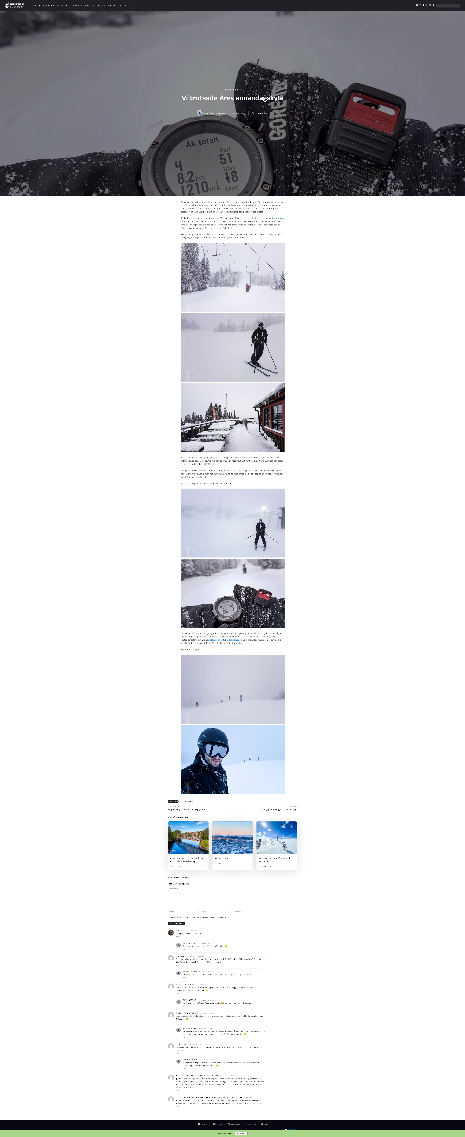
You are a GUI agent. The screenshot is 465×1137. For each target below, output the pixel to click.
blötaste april (216, 640)
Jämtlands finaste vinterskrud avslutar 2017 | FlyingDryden (209, 1097)
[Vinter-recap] (232, 837)
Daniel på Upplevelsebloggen (215, 113)
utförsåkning (189, 801)
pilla (179, 931)
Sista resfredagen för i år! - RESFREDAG (197, 1076)
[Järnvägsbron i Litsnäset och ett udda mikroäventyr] (188, 837)
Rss (266, 1124)
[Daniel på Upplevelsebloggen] (200, 113)
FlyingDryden (190, 943)
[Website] (430, 5)
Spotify (220, 1124)
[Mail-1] (433, 5)
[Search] (457, 5)
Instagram (235, 1124)
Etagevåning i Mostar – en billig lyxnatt (187, 809)
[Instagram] (420, 5)
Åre (181, 801)
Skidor (238, 90)
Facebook (252, 1124)
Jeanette (181, 1044)
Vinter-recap (222, 857)
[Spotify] (423, 5)
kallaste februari (234, 640)
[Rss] (262, 1124)
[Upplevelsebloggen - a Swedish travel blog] (14, 5)
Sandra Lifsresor (185, 956)
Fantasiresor (183, 985)
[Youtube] (416, 5)
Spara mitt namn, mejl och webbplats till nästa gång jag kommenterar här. (199, 917)
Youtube (205, 1124)
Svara (177, 937)
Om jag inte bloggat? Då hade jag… (279, 809)
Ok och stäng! (241, 1133)
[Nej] (462, 1133)
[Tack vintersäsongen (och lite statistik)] (276, 837)
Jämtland (227, 90)
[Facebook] (426, 5)
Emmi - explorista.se (187, 1013)
